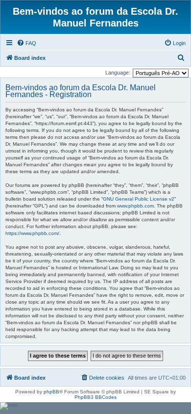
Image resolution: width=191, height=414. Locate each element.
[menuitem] (26, 43)
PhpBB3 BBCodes (95, 397)
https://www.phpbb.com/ (32, 233)
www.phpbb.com (135, 205)
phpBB (51, 391)
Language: (117, 73)
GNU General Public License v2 (138, 199)
